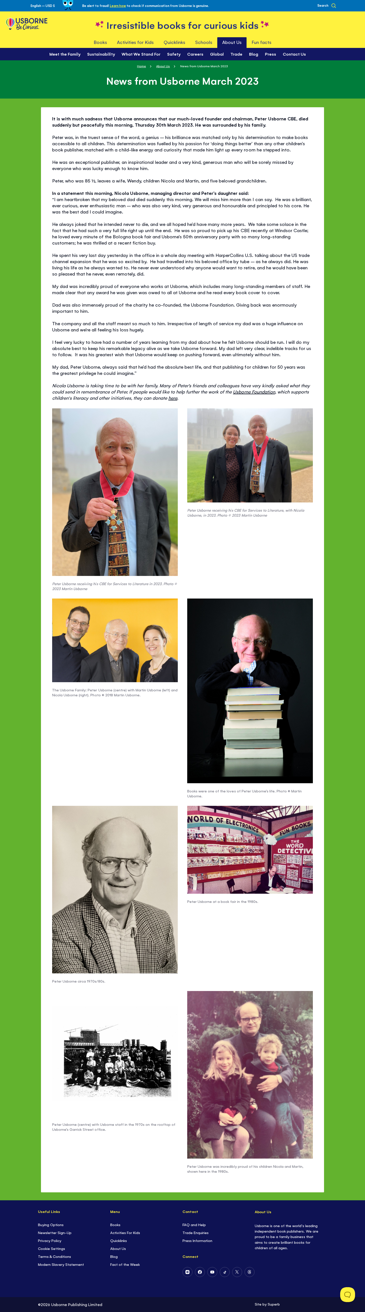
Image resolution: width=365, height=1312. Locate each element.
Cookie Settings (51, 1248)
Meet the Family (64, 54)
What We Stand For (141, 54)
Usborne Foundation (254, 391)
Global (217, 54)
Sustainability (101, 54)
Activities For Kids (125, 1232)
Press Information (197, 1240)
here (172, 398)
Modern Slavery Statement (61, 1264)
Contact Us (294, 54)
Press (270, 54)
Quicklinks (118, 1240)
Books (115, 1224)
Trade (236, 54)
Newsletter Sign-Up (55, 1232)
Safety (174, 54)
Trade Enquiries (195, 1232)
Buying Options (51, 1224)
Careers (195, 54)
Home (141, 66)
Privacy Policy (49, 1240)
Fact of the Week (125, 1264)
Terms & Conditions (54, 1256)
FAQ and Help (194, 1224)
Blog (253, 54)
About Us (163, 66)
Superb (274, 1304)
